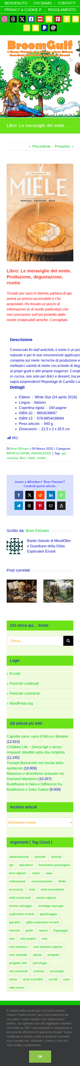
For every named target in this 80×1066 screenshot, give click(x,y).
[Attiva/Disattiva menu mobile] (71, 60)
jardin (29, 930)
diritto (62, 881)
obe (11, 938)
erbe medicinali (19, 897)
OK (40, 1056)
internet (14, 930)
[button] (10, 591)
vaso (66, 979)
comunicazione (41, 881)
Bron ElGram (19, 448)
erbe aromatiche (52, 889)
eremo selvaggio (20, 906)
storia (13, 979)
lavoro (43, 930)
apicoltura (26, 865)
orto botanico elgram (47, 946)
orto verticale (18, 954)
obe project (28, 938)
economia (16, 889)
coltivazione (17, 881)
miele (31, 458)
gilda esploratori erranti (42, 922)
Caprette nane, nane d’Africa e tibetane (37, 736)
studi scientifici (33, 979)
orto (44, 938)
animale (40, 856)
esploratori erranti (21, 914)
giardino (14, 922)
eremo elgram (46, 897)
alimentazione (19, 856)
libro (23, 458)
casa (49, 873)
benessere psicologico (54, 865)
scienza (38, 971)
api (63, 453)
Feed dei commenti (24, 693)
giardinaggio (48, 914)
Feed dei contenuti (24, 683)
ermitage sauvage (51, 906)
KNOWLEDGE (41, 453)
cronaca (12, 458)
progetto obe (18, 963)
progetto (53, 954)
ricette (41, 458)
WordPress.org (21, 703)
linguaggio (61, 930)
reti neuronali (18, 971)
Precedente (41, 146)
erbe (32, 889)
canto (36, 873)
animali (56, 856)
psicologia (40, 963)
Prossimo (62, 146)
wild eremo (16, 987)
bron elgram (17, 873)
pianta (37, 954)
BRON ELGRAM (18, 453)
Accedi (14, 673)
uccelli (53, 979)
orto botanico (18, 946)
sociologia (57, 971)
